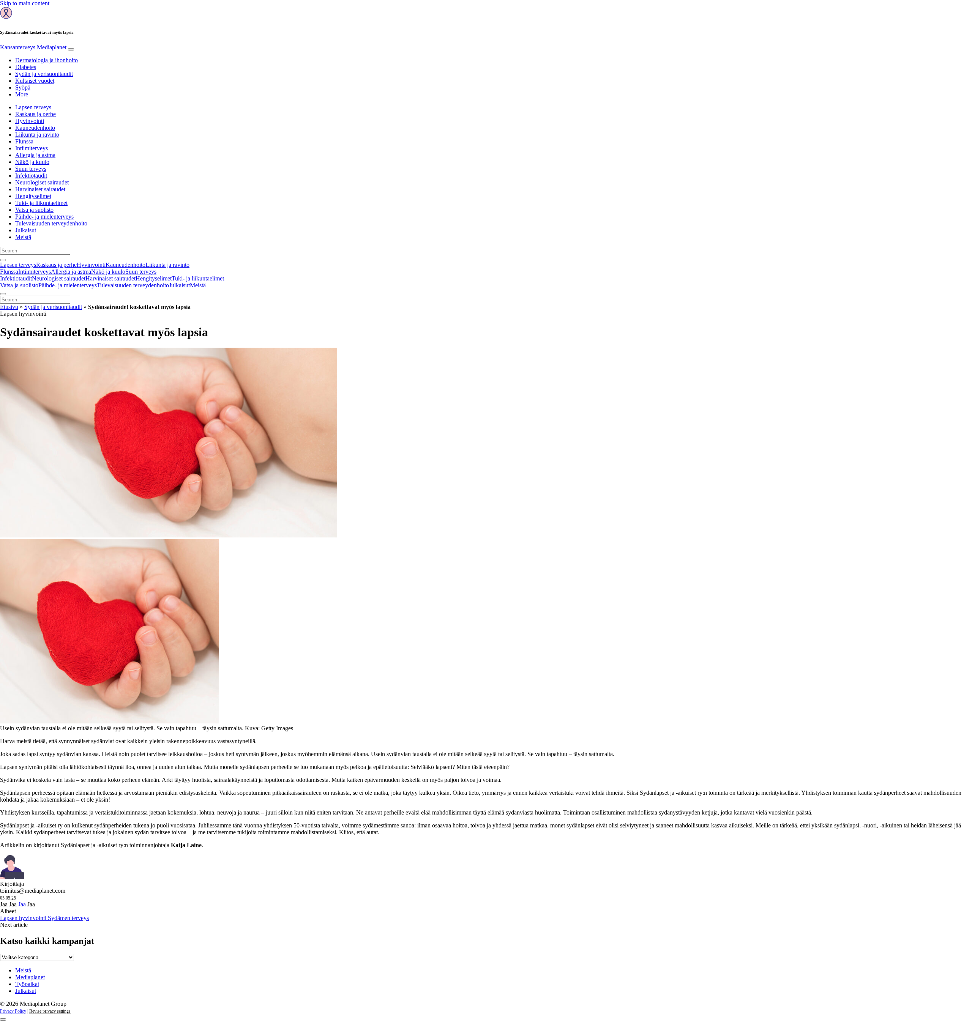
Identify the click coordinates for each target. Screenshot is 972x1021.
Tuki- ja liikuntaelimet (41, 203)
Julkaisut (25, 230)
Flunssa (24, 141)
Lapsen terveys (33, 107)
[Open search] (3, 260)
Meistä (23, 237)
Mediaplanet (30, 977)
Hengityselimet (33, 196)
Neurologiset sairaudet (42, 182)
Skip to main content (24, 3)
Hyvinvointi (29, 121)
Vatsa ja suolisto (34, 209)
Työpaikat (27, 984)
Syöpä (22, 87)
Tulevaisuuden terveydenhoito (51, 223)
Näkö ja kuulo (32, 162)
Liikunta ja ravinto (37, 134)
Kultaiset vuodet (34, 80)
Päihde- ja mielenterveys (44, 216)
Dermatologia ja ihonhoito (46, 60)
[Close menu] (3, 294)
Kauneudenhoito (35, 127)
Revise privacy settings (50, 1011)
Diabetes (25, 67)
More (21, 94)
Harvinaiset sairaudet (40, 189)
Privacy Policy (13, 1011)
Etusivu (9, 307)
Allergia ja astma (35, 155)
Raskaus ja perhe (35, 114)
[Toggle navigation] (71, 49)
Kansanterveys (33, 47)
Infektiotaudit (31, 175)
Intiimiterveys (31, 148)
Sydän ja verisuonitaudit (44, 74)
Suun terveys (30, 168)
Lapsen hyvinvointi (24, 918)
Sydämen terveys (68, 918)
